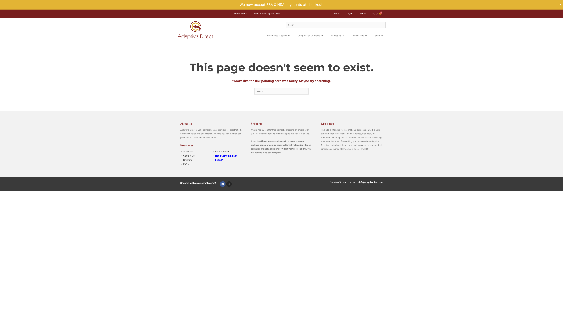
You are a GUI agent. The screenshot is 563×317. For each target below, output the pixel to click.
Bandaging (336, 35)
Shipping (188, 160)
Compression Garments (309, 35)
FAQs (186, 164)
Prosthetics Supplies (277, 35)
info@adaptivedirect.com (371, 182)
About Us (188, 151)
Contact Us (189, 155)
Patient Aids (358, 35)
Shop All (379, 35)
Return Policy (222, 151)
